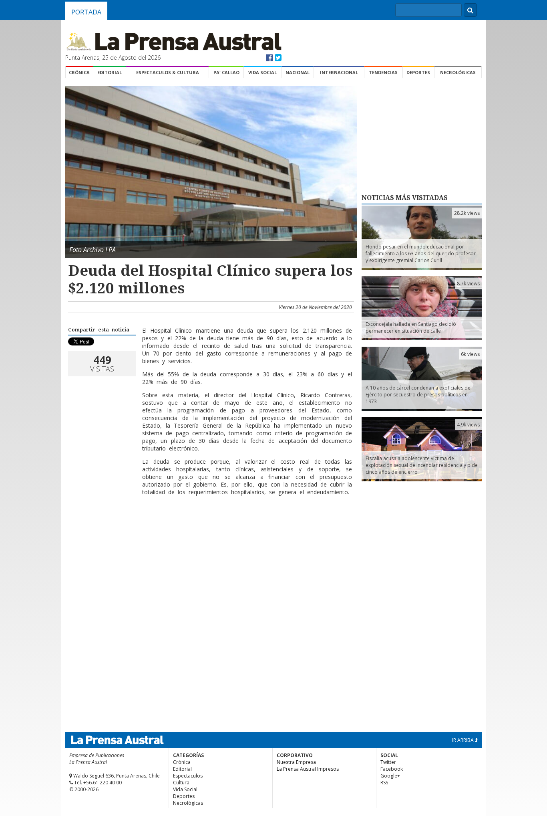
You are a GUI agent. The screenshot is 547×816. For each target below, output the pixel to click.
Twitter (388, 762)
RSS (384, 782)
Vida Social (262, 72)
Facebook (391, 769)
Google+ (390, 775)
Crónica (79, 72)
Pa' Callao (226, 72)
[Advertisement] (210, 528)
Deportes (418, 72)
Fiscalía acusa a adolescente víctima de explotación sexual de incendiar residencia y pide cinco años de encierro (422, 465)
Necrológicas (458, 72)
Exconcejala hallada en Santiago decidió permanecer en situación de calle (411, 327)
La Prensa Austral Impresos (308, 769)
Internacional (339, 72)
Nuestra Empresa (296, 762)
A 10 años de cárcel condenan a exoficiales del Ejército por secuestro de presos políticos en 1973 (419, 394)
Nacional (298, 72)
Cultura (181, 782)
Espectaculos (188, 775)
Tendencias (383, 72)
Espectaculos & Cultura (167, 72)
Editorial (109, 72)
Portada (86, 12)
